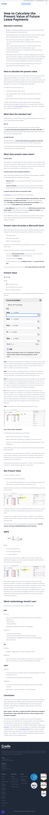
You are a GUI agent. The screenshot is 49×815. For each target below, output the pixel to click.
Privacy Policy (24, 776)
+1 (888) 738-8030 (5, 759)
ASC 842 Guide (14, 779)
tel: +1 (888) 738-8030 (40, 0)
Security (3, 800)
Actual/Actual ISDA (25, 729)
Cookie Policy (24, 783)
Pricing (3, 779)
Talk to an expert (26, 4)
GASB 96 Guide (14, 786)
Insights (13, 776)
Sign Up (3, 805)
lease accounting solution (22, 106)
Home (3, 776)
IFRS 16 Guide (14, 781)
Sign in (46, 0)
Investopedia (7, 195)
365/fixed (6, 727)
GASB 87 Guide (14, 784)
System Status (5, 803)
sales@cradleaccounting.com (28, 0)
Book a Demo (5, 781)
